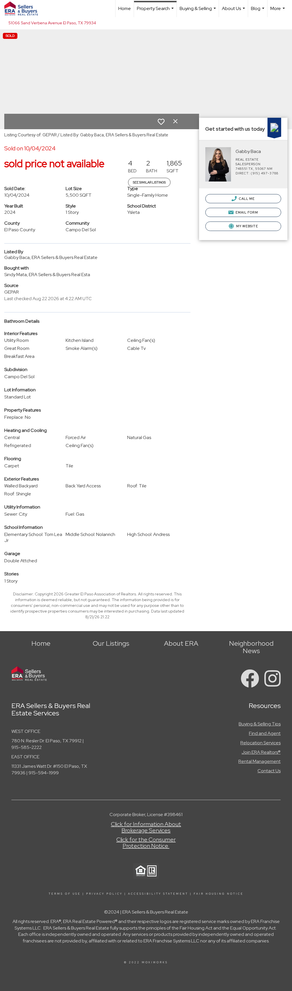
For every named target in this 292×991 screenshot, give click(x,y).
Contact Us (269, 771)
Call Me (246, 199)
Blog (258, 11)
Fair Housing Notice (219, 894)
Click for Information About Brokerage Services (146, 827)
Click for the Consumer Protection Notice (146, 843)
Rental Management (259, 761)
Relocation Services (260, 743)
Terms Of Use (65, 894)
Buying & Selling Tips (260, 724)
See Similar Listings (149, 182)
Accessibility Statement (158, 894)
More (278, 11)
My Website (246, 226)
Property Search (156, 11)
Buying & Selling (198, 11)
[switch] (161, 121)
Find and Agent (265, 733)
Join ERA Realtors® (261, 752)
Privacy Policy (104, 894)
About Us (234, 11)
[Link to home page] (24, 8)
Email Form (246, 212)
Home (124, 8)
